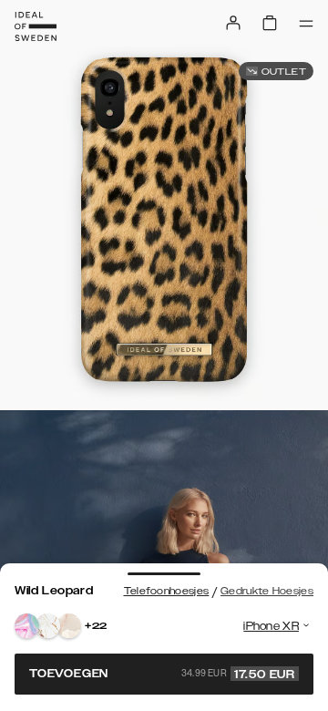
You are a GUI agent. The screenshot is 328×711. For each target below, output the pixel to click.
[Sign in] (233, 23)
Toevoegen (162, 673)
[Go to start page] (35, 26)
